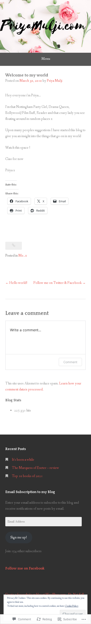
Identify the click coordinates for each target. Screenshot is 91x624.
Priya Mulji (54, 80)
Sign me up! (18, 537)
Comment (70, 362)
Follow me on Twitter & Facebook (57, 283)
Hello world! (18, 283)
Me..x (22, 255)
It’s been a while (23, 459)
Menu (45, 58)
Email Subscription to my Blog (30, 492)
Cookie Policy (71, 606)
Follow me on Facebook (24, 568)
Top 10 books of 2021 (27, 476)
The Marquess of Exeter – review (35, 468)
